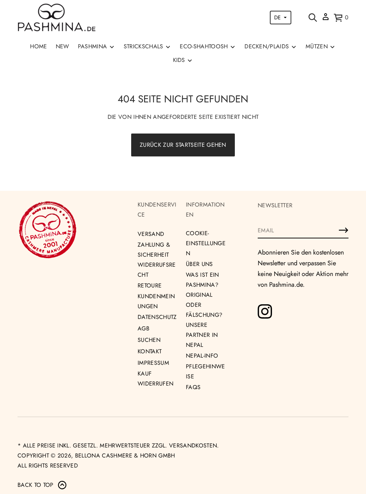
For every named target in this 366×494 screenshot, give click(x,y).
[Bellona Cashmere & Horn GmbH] (57, 17)
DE (277, 17)
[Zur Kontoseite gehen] (325, 19)
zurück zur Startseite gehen (183, 145)
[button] (312, 17)
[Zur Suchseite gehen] (312, 17)
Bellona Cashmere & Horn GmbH (125, 455)
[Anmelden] (343, 230)
